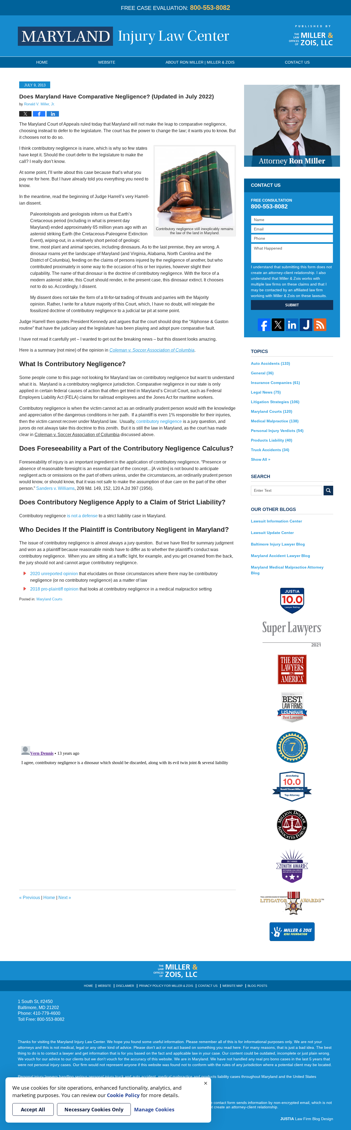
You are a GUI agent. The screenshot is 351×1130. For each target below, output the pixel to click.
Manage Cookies (154, 1109)
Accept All (33, 1109)
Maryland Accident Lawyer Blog (280, 555)
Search (328, 490)
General (262, 373)
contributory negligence (159, 421)
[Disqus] (127, 670)
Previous (29, 897)
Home (42, 62)
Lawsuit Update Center (272, 532)
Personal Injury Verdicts (277, 430)
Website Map (232, 985)
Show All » (260, 459)
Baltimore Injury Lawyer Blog (278, 544)
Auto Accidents (270, 363)
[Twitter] (278, 324)
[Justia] (306, 324)
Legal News (266, 392)
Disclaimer (125, 985)
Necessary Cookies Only (93, 1109)
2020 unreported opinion (54, 573)
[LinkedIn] (292, 324)
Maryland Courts (49, 599)
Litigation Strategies (275, 402)
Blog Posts (257, 985)
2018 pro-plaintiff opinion (54, 589)
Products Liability (271, 440)
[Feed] (320, 324)
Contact (297, 62)
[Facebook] (264, 324)
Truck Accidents (270, 450)
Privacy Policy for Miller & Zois (166, 985)
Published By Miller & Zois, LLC (311, 35)
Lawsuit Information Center (276, 521)
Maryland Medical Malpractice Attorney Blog (287, 570)
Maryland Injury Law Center (123, 36)
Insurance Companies (275, 382)
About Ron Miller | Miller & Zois (200, 62)
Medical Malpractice (275, 421)
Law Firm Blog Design (306, 1119)
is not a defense (82, 515)
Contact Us (207, 985)
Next (64, 897)
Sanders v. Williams (55, 488)
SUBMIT (292, 305)
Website (106, 62)
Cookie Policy (123, 1095)
